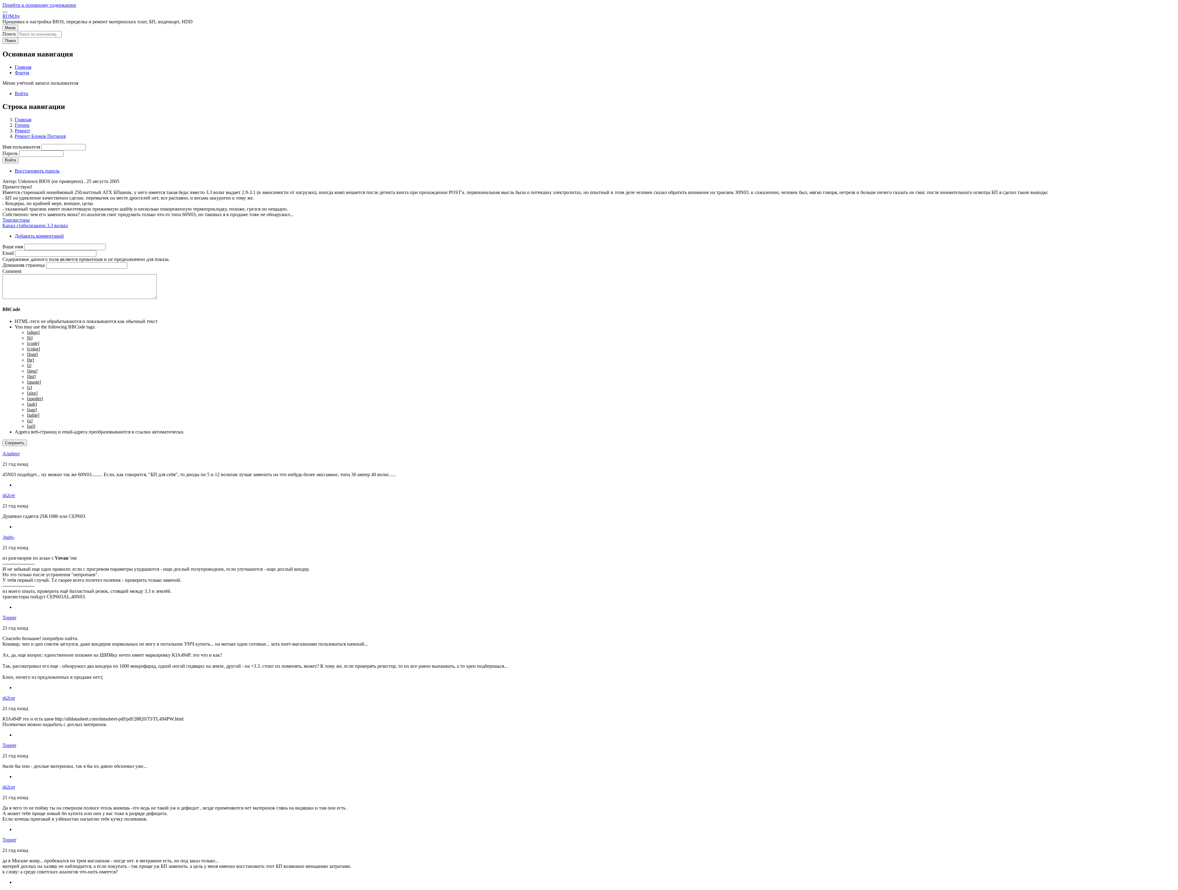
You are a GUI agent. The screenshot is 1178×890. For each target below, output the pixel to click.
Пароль (10, 153)
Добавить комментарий (39, 236)
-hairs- (8, 537)
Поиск (9, 34)
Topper (9, 617)
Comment (11, 271)
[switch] (4, 12)
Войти (21, 93)
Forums (22, 125)
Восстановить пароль (37, 170)
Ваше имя (12, 246)
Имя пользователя (21, 147)
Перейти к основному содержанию (39, 5)
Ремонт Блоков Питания (40, 136)
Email (8, 253)
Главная (23, 119)
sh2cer (8, 495)
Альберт (11, 453)
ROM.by (11, 16)
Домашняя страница (23, 265)
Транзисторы (16, 220)
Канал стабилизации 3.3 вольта (35, 225)
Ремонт (22, 130)
